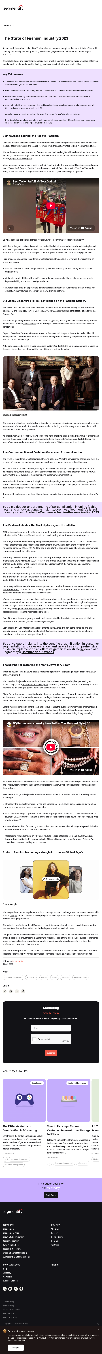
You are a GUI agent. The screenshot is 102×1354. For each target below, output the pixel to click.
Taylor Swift (14, 168)
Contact (55, 1241)
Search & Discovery (12, 1249)
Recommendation (11, 1241)
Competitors (57, 1237)
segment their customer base (29, 608)
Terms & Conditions (11, 1309)
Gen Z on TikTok (56, 346)
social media (30, 323)
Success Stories (10, 1281)
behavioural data (39, 580)
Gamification (8, 627)
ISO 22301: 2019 (9, 1317)
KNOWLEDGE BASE (11, 1265)
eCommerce (32, 977)
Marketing (65, 977)
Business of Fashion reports (35, 684)
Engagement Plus (11, 1233)
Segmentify (17, 961)
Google (13, 915)
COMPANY (55, 1225)
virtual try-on (13, 925)
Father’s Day (88, 839)
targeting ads (14, 287)
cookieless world (11, 589)
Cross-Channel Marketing (15, 1253)
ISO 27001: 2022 (9, 1313)
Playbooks (7, 1277)
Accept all (15, 1347)
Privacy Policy (8, 1305)
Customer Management (14, 1165)
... (5, 1159)
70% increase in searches (21, 442)
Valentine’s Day (12, 842)
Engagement (8, 1229)
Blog (5, 1269)
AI (66, 953)
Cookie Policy (8, 1301)
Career (54, 1233)
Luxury (54, 977)
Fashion (44, 977)
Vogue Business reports (21, 158)
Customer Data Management (16, 1257)
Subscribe (51, 1053)
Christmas (41, 842)
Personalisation (80, 977)
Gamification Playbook (38, 652)
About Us (55, 1229)
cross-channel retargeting (26, 611)
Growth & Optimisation (13, 1237)
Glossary (7, 1273)
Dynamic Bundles (11, 1245)
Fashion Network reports (77, 535)
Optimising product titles (16, 278)
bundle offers (19, 826)
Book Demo (51, 1195)
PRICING (55, 1265)
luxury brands (75, 426)
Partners (55, 1245)
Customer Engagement (13, 977)
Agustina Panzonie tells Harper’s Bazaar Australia (62, 333)
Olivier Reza (8, 694)
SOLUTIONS (8, 1225)
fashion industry (53, 246)
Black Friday (26, 842)
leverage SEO (11, 816)
